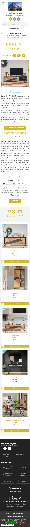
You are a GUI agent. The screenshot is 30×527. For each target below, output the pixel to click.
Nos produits (14, 29)
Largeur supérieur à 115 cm (16, 37)
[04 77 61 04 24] (10, 19)
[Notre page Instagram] (18, 19)
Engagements (20, 506)
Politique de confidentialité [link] (22, 524)
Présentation (6, 454)
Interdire (22, 522)
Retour (15, 200)
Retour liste (8, 55)
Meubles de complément (13, 35)
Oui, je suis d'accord (12, 522)
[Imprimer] (14, 55)
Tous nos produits (16, 33)
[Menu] (3, 3)
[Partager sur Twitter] (23, 55)
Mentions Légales (18, 513)
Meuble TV (25, 35)
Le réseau (17, 504)
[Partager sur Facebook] (19, 55)
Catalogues (10, 506)
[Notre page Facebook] (14, 19)
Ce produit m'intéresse (16, 127)
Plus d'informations (8, 524)
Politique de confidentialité (15, 516)
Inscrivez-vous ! (16, 491)
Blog (24, 504)
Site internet (8, 504)
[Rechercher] (26, 24)
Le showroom (20, 454)
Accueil (8, 513)
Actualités (5, 457)
